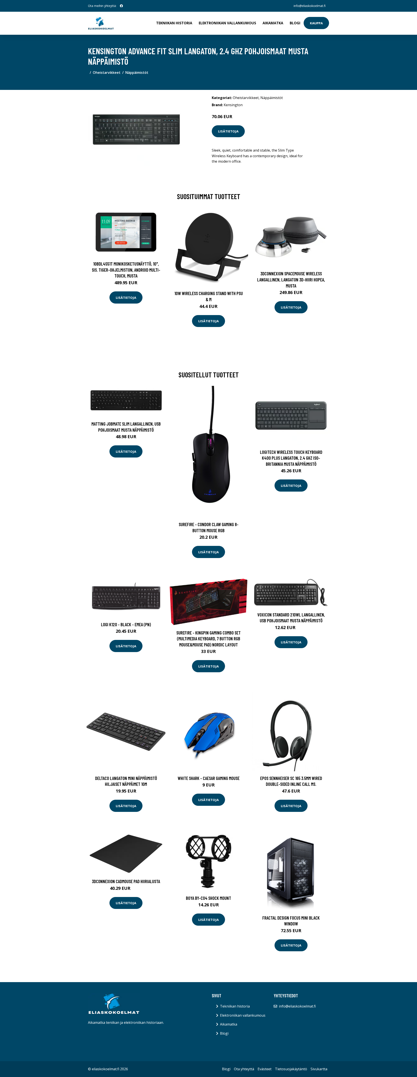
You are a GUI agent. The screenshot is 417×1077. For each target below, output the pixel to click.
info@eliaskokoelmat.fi (310, 6)
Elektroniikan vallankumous (227, 23)
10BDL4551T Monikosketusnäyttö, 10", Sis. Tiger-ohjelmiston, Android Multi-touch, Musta (126, 269)
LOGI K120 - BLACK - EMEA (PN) (126, 624)
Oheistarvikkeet (107, 72)
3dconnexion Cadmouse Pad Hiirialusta (126, 881)
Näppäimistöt (136, 72)
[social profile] (121, 6)
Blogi (295, 23)
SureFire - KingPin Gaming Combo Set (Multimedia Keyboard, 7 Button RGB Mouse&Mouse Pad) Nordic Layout (208, 638)
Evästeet (264, 1069)
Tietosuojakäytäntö (291, 1069)
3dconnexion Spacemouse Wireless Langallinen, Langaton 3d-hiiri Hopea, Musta (291, 279)
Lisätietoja (228, 131)
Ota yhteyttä (244, 1069)
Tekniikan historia (174, 23)
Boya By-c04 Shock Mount (208, 898)
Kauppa (316, 23)
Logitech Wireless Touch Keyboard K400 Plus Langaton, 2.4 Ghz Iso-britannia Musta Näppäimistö (291, 458)
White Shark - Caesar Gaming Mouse (209, 778)
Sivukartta (319, 1069)
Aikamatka (273, 23)
